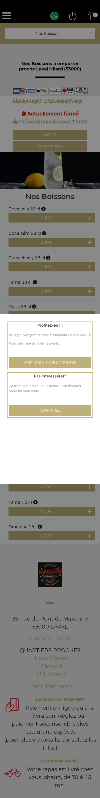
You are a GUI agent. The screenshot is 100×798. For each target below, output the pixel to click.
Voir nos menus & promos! (50, 363)
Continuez (50, 410)
